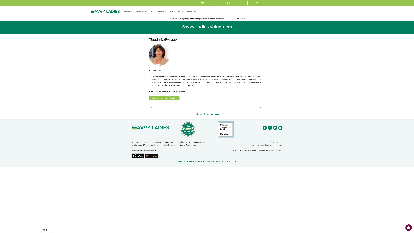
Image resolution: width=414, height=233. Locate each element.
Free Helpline (208, 3)
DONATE (198, 161)
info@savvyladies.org (273, 145)
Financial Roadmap (156, 11)
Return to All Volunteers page (207, 114)
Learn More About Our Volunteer (164, 98)
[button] (408, 227)
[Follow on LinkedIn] (275, 128)
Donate (231, 3)
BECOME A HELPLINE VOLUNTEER (220, 161)
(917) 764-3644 (258, 145)
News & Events (175, 11)
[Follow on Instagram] (270, 128)
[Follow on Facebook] (265, 128)
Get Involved (191, 11)
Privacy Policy (276, 142)
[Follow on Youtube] (280, 128)
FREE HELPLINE (185, 161)
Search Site (255, 3)
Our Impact (139, 11)
